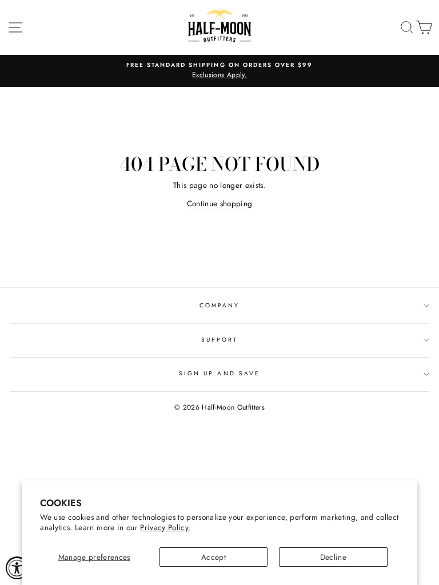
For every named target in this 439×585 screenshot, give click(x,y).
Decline (333, 557)
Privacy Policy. (165, 527)
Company (219, 305)
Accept (213, 557)
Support (219, 339)
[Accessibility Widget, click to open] (17, 567)
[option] (219, 71)
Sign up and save (219, 373)
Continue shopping (220, 203)
